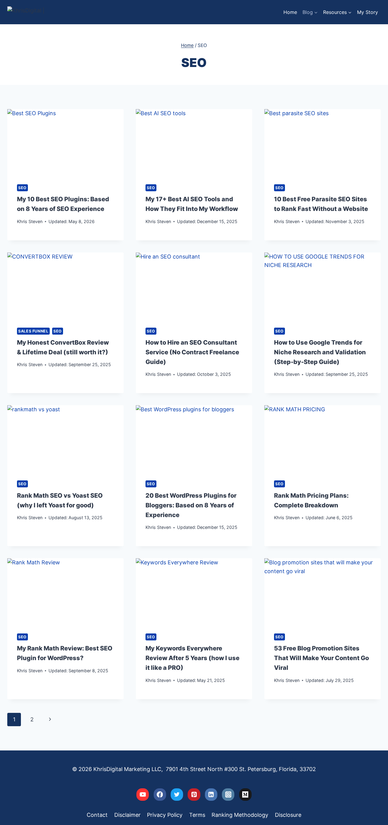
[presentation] (65, 142)
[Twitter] (177, 794)
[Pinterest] (194, 794)
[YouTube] (142, 794)
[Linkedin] (211, 794)
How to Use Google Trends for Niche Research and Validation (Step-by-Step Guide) (320, 352)
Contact (97, 815)
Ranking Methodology (240, 815)
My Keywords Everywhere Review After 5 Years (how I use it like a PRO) (192, 658)
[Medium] (245, 794)
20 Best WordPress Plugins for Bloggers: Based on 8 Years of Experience (191, 505)
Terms (197, 815)
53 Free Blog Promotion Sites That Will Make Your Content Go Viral (321, 658)
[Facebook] (160, 794)
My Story (367, 12)
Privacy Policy (164, 815)
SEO (22, 187)
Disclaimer (127, 815)
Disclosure (288, 815)
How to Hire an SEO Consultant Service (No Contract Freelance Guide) (192, 352)
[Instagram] (228, 794)
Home (290, 12)
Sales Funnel (33, 331)
